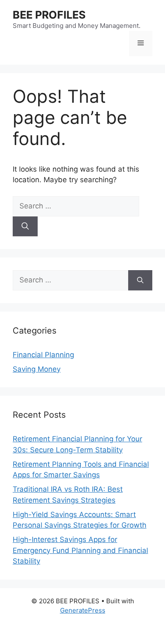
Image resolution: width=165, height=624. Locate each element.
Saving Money (36, 369)
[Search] (25, 226)
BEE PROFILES (49, 14)
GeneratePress (82, 610)
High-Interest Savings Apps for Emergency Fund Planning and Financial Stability (80, 550)
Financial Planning (43, 354)
